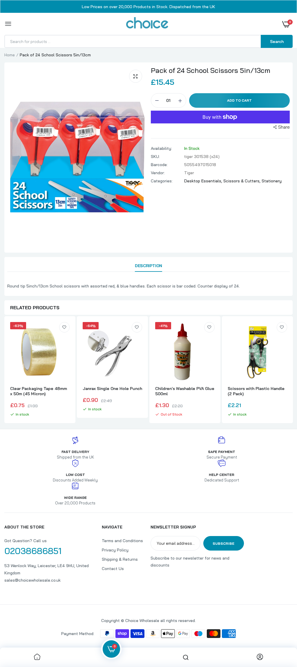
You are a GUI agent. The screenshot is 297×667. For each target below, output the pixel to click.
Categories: (162, 181)
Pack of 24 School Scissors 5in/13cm (210, 70)
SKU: (155, 156)
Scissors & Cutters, (242, 181)
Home (9, 54)
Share (284, 127)
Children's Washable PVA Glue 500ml (184, 391)
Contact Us (113, 568)
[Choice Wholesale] (147, 23)
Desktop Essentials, (203, 181)
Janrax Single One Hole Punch (112, 388)
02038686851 (32, 550)
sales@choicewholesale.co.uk (32, 580)
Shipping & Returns (120, 559)
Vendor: (158, 172)
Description (148, 265)
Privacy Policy (115, 550)
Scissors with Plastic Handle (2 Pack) (256, 391)
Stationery (272, 181)
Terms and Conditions (122, 540)
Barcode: (159, 164)
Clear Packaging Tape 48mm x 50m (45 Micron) (38, 391)
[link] (64, 327)
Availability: (161, 148)
